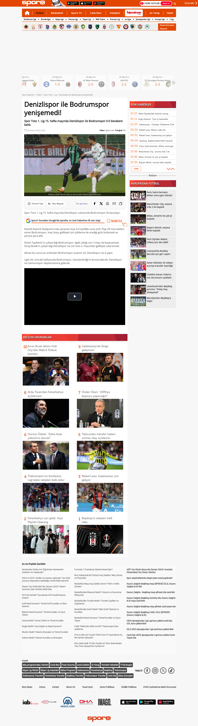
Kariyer (55, 687)
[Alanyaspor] (54, 26)
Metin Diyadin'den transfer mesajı (153, 114)
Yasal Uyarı (87, 687)
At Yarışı (154, 12)
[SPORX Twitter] (163, 670)
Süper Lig (87, 19)
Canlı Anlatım (83, 665)
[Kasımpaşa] (68, 26)
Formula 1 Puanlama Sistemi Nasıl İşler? (93, 569)
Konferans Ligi (30, 19)
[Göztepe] (118, 26)
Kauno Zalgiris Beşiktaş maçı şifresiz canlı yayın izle (151, 606)
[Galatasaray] (33, 26)
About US (70, 687)
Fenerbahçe (96, 670)
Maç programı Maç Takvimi (35, 665)
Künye (42, 687)
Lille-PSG (93, 80)
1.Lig (172, 19)
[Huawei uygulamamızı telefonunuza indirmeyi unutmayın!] (98, 5)
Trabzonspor (120, 670)
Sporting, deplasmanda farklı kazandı (156, 141)
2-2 (93, 84)
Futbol (39, 12)
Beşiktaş (108, 670)
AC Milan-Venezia (59, 80)
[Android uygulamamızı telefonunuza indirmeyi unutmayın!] (72, 5)
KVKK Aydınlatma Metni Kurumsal (159, 687)
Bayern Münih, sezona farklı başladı (155, 162)
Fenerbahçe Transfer (55, 675)
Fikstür (163, 28)
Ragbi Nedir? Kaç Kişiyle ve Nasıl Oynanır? (42, 626)
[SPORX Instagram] (155, 670)
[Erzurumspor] (133, 26)
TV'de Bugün (126, 665)
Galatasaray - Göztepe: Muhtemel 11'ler (156, 124)
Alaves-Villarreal (26, 80)
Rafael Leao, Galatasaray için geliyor (155, 135)
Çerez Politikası (107, 687)
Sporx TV (76, 12)
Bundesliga (46, 19)
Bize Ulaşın (27, 687)
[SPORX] (99, 719)
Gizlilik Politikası (128, 687)
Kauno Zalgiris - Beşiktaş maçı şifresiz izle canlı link (151, 592)
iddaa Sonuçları (125, 675)
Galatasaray (83, 670)
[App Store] (128, 703)
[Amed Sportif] (83, 26)
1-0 (26, 84)
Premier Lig (115, 19)
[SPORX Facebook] (147, 670)
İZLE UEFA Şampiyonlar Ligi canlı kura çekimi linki (150, 629)
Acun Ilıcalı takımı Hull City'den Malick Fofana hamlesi (42, 350)
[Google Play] (147, 703)
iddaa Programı (67, 670)
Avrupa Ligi (160, 19)
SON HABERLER (141, 104)
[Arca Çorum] (125, 26)
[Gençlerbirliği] (26, 26)
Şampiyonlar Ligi (143, 19)
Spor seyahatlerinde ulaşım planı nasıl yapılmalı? (150, 578)
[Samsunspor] (40, 26)
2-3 (126, 84)
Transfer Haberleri (109, 665)
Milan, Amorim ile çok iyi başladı (153, 157)
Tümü (169, 12)
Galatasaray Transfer (33, 675)
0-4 (160, 84)
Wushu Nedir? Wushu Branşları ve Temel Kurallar (45, 632)
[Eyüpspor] (140, 26)
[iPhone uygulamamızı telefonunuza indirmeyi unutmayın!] (85, 5)
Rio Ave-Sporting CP (159, 80)
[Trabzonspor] (47, 26)
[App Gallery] (165, 703)
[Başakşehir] (90, 26)
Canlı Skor (96, 12)
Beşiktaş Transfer (75, 675)
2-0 (59, 84)
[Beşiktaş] (104, 26)
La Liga (128, 19)
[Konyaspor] (147, 26)
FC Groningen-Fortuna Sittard (126, 80)
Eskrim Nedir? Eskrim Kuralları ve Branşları (42, 638)
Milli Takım (100, 19)
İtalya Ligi (60, 19)
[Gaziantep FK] (61, 26)
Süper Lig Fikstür (31, 670)
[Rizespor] (111, 26)
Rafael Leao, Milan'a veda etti (152, 130)
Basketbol (57, 12)
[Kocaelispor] (97, 26)
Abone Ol (166, 3)
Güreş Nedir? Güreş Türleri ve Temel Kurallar (43, 620)
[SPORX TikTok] (171, 670)
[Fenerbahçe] (76, 26)
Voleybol (115, 12)
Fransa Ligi (73, 19)
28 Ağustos (26, 77)
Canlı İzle (112, 675)
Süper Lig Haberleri (50, 670)
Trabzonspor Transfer (95, 675)
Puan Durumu (167, 25)
